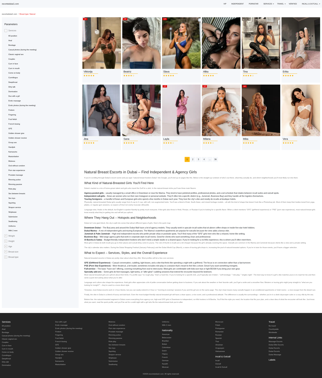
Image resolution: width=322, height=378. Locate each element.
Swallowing (113, 364)
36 (215, 159)
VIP (225, 4)
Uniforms (165, 322)
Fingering (59, 335)
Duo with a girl (61, 322)
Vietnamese (220, 351)
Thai (217, 341)
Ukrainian (219, 345)
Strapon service (115, 355)
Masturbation (60, 364)
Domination (6, 365)
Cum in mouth (7, 349)
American (166, 334)
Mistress (112, 322)
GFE (57, 345)
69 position (6, 326)
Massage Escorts (275, 341)
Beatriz (127, 71)
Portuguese (220, 328)
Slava (166, 71)
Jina (86, 139)
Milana (206, 139)
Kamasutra (59, 361)
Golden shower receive (64, 351)
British (164, 344)
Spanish (218, 338)
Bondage (5, 332)
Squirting (112, 351)
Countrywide (274, 329)
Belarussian (166, 338)
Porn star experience (117, 328)
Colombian (166, 347)
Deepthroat (6, 359)
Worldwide (273, 332)
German (165, 360)
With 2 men (166, 325)
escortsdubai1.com (10, 4)
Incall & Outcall (221, 367)
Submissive (113, 361)
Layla (166, 139)
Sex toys (112, 348)
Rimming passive (115, 338)
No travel (272, 326)
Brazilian (165, 341)
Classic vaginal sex (9, 339)
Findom (58, 332)
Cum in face (6, 345)
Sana (126, 139)
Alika (205, 71)
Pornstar (253, 4)
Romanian (219, 332)
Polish (217, 325)
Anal (3, 329)
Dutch (164, 351)
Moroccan (219, 322)
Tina (245, 71)
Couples (5, 342)
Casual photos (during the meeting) (16, 336)
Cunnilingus (6, 355)
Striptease (113, 358)
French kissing (61, 341)
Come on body (8, 352)
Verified (293, 4)
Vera (285, 139)
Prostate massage (116, 332)
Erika (285, 71)
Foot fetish (59, 338)
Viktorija (88, 71)
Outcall (218, 364)
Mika (245, 139)
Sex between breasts (117, 345)
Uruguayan (219, 348)
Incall (217, 360)
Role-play (112, 341)
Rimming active (115, 335)
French (165, 357)
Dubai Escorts (274, 348)
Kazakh (165, 364)
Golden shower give (63, 348)
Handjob (58, 358)
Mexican (165, 367)
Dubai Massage (275, 355)
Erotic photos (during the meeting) (68, 328)
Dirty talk (5, 362)
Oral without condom (117, 325)
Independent (237, 4)
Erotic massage (61, 325)
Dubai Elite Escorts (276, 345)
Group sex (59, 355)
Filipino (165, 354)
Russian (218, 335)
